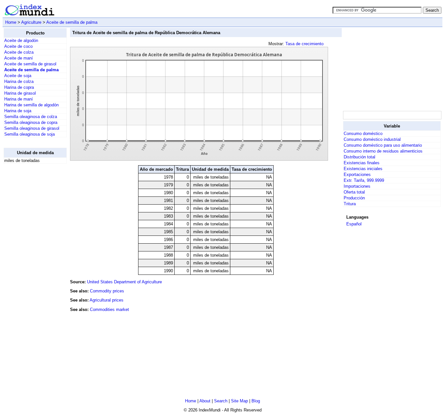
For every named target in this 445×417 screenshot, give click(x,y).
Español (354, 224)
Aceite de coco (18, 46)
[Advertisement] (30, 266)
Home (10, 22)
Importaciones (357, 186)
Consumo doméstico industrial (372, 139)
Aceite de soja (17, 75)
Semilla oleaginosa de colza (30, 116)
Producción (354, 197)
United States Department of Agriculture (124, 281)
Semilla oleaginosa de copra (30, 122)
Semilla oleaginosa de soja (29, 134)
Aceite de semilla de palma (71, 22)
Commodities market (109, 309)
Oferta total (354, 192)
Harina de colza (19, 81)
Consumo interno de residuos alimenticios (383, 151)
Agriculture (31, 22)
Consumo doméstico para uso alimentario (383, 145)
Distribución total (359, 157)
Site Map (239, 400)
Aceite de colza (19, 52)
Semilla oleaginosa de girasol (31, 128)
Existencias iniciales (363, 168)
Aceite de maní (18, 58)
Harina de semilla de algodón (31, 104)
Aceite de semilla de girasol (30, 63)
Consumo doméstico (363, 133)
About (204, 400)
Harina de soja (17, 110)
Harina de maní (18, 99)
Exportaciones (357, 174)
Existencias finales (362, 162)
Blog (255, 400)
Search (220, 400)
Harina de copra (19, 87)
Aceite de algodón (21, 40)
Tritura (350, 203)
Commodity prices (107, 291)
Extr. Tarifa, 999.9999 (364, 180)
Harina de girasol (20, 93)
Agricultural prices (106, 300)
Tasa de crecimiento (304, 43)
